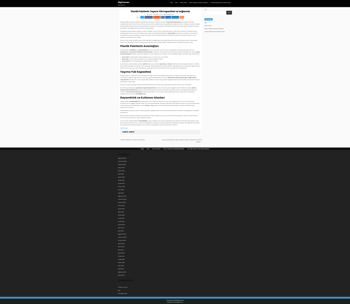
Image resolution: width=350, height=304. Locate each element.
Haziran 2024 (122, 240)
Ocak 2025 (121, 218)
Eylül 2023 (121, 269)
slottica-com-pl (122, 287)
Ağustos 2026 (122, 158)
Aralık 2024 (121, 221)
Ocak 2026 (121, 180)
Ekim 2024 (121, 228)
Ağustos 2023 (122, 272)
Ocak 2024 (121, 256)
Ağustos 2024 (122, 234)
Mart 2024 (121, 250)
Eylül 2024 (121, 231)
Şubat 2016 (121, 275)
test (119, 290)
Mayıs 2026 (121, 167)
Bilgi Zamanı (123, 2)
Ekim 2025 (121, 190)
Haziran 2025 (122, 202)
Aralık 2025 (121, 183)
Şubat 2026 (121, 177)
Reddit (157, 17)
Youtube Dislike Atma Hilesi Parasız (220, 2)
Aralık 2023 (121, 259)
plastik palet (123, 128)
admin (150, 14)
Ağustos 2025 (122, 196)
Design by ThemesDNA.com (175, 302)
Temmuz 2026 (122, 161)
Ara (205, 10)
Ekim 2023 (121, 266)
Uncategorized (170, 14)
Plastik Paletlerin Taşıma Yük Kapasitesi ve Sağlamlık (160, 11)
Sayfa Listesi (183, 2)
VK (163, 17)
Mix (182, 17)
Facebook (149, 17)
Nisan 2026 (121, 171)
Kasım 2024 (121, 224)
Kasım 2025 (121, 186)
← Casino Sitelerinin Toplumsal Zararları (132, 140)
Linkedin (176, 17)
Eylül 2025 (121, 193)
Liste (176, 2)
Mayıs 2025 (121, 205)
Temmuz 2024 (122, 237)
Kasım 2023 (121, 262)
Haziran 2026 (122, 164)
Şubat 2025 (121, 215)
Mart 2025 (121, 212)
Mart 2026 (121, 174)
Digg (169, 17)
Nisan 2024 (121, 247)
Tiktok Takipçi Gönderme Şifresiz (198, 2)
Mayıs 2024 (121, 243)
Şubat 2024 (121, 253)
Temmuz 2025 (122, 199)
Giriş (171, 2)
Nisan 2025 (121, 209)
